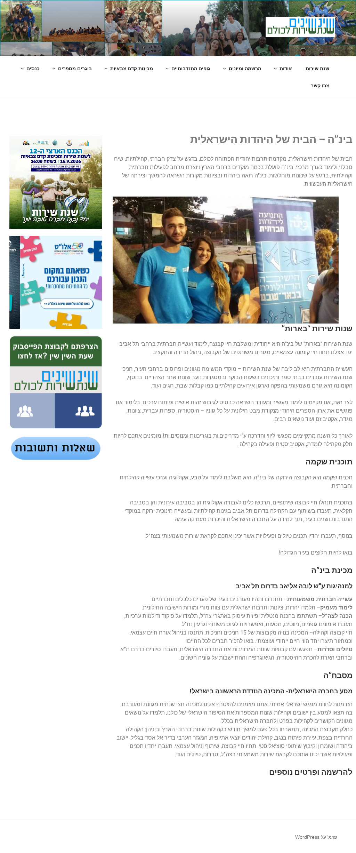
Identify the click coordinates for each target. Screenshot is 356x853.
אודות (286, 68)
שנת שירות (317, 68)
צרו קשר (320, 85)
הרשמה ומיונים (245, 68)
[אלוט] (56, 282)
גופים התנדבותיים (190, 68)
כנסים (33, 68)
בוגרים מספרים (75, 68)
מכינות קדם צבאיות (131, 68)
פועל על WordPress (316, 837)
